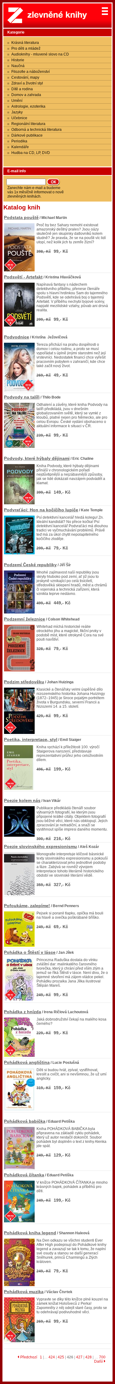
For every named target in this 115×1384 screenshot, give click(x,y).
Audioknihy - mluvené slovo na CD (40, 54)
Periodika (19, 141)
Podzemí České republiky (30, 564)
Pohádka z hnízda (22, 1011)
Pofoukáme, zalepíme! (27, 905)
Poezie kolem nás (22, 800)
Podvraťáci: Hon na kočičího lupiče (41, 509)
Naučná (18, 66)
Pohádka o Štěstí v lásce (30, 952)
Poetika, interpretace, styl (30, 739)
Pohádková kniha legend (30, 1232)
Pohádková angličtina (27, 1062)
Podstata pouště (21, 217)
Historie (17, 60)
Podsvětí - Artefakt (23, 276)
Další (99, 1361)
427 (79, 1357)
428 (88, 1357)
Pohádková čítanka (24, 1174)
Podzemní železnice (24, 619)
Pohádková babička (24, 1121)
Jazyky (17, 112)
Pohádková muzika (24, 1291)
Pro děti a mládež (25, 48)
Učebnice (19, 118)
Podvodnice (16, 336)
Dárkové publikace (27, 135)
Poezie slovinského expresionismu (40, 846)
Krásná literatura (25, 43)
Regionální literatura (28, 124)
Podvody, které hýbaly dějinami (37, 458)
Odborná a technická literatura (36, 129)
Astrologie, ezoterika (28, 106)
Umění (16, 100)
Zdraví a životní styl (27, 83)
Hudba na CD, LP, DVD (30, 153)
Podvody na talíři (22, 397)
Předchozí (28, 1357)
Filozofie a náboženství (30, 72)
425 (61, 1357)
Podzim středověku (24, 681)
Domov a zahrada (26, 95)
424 (51, 1357)
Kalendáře (20, 147)
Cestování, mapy (25, 77)
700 (102, 1357)
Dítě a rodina (22, 89)
